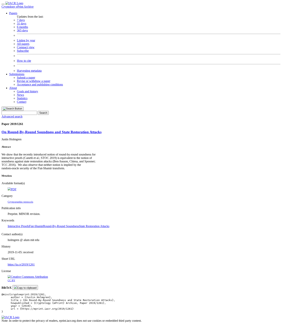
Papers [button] (13, 13)
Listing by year (26, 40)
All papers (23, 43)
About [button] (13, 88)
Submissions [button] (16, 74)
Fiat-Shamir (36, 226)
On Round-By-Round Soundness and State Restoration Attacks (51, 132)
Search (43, 112)
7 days (21, 20)
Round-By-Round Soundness (61, 226)
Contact (21, 101)
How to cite (24, 60)
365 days (22, 30)
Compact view (26, 47)
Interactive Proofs (18, 226)
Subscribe (23, 50)
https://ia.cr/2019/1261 (21, 264)
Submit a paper (26, 77)
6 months (22, 27)
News (20, 94)
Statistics (22, 98)
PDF (13, 189)
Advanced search (12, 116)
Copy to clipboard (26, 287)
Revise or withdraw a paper (33, 81)
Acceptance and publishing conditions (40, 84)
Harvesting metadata (29, 70)
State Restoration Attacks (94, 226)
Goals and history (27, 91)
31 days (21, 23)
